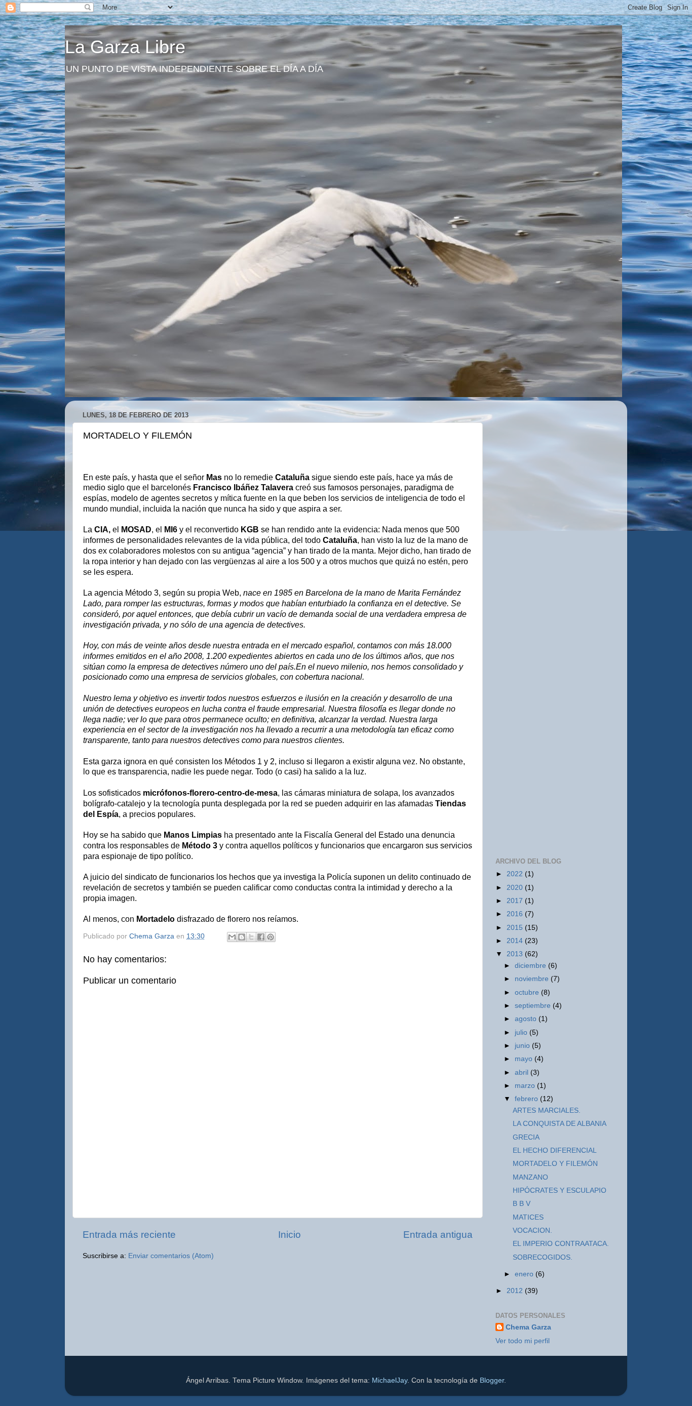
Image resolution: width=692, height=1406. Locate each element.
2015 (516, 927)
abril (522, 1072)
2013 (516, 954)
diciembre (531, 965)
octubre (528, 992)
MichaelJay (389, 1380)
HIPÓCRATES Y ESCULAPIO (559, 1190)
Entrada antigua (438, 1234)
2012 (516, 1291)
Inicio (289, 1234)
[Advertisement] (571, 471)
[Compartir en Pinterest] (270, 937)
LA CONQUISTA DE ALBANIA (559, 1123)
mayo (524, 1059)
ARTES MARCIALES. (547, 1110)
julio (522, 1032)
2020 (516, 887)
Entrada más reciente (129, 1234)
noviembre (533, 979)
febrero (527, 1099)
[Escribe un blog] (242, 937)
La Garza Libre (125, 46)
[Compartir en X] (251, 937)
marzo (526, 1085)
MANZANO (530, 1177)
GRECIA (526, 1137)
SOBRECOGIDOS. (542, 1257)
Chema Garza (528, 1327)
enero (525, 1274)
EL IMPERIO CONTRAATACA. (561, 1243)
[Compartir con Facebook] (261, 937)
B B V (521, 1203)
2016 (516, 914)
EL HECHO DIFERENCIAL (555, 1150)
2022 (516, 874)
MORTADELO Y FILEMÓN (555, 1163)
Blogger (492, 1380)
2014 (516, 941)
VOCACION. (532, 1230)
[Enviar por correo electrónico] (232, 937)
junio (523, 1045)
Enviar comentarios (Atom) (171, 1256)
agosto (527, 1019)
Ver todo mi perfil (522, 1341)
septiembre (534, 1005)
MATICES (528, 1217)
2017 (516, 901)
